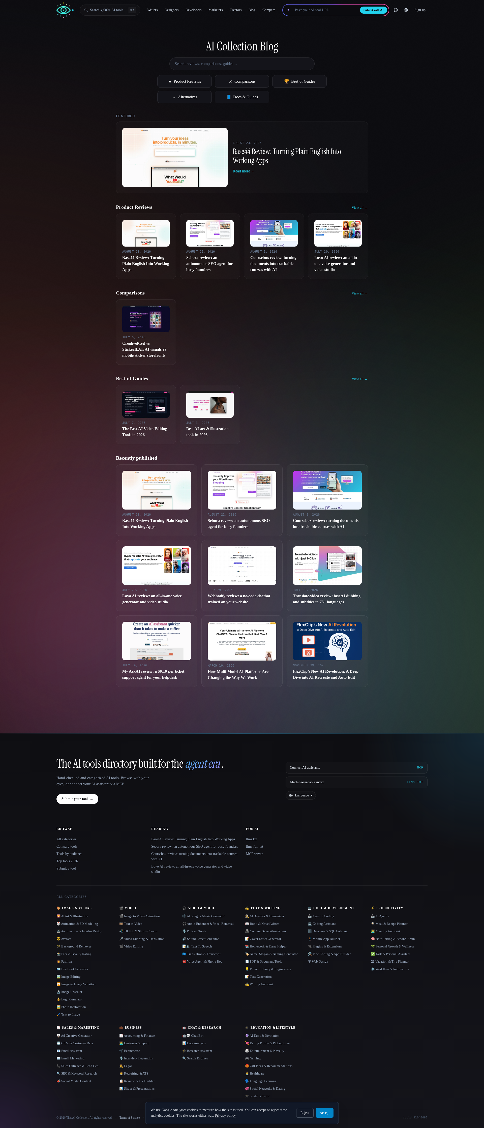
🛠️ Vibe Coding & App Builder (329, 954)
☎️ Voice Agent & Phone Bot (202, 961)
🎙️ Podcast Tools (194, 931)
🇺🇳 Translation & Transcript (201, 954)
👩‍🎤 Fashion (64, 961)
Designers (171, 10)
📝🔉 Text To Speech (197, 946)
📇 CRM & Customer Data (74, 1043)
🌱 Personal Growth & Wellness (392, 946)
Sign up (420, 10)
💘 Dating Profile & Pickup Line (267, 1043)
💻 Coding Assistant (322, 924)
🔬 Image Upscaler (69, 992)
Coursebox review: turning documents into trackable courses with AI (194, 856)
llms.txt (251, 839)
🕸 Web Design (318, 961)
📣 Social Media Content (73, 1081)
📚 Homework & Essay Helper (265, 946)
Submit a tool (66, 868)
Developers (193, 10)
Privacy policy (225, 1115)
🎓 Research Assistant (197, 1051)
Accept (324, 1113)
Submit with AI (374, 10)
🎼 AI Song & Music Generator (203, 916)
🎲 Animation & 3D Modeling (77, 924)
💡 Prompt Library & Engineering (268, 969)
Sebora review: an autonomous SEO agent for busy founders (194, 846)
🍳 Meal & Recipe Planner (389, 924)
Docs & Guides (242, 97)
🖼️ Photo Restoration (71, 1007)
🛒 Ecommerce (129, 1051)
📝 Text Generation (258, 976)
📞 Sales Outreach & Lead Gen (77, 1066)
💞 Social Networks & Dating (265, 1088)
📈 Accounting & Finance (137, 1035)
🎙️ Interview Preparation (136, 1058)
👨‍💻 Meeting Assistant (385, 931)
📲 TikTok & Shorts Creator (138, 931)
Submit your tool (77, 799)
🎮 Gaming (253, 1058)
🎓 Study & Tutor (257, 1096)
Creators (235, 10)
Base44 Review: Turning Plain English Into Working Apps (193, 839)
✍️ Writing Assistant (259, 984)
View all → (360, 208)
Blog (252, 10)
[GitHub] (395, 10)
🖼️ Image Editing (68, 976)
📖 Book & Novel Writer (262, 924)
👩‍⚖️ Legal (125, 1066)
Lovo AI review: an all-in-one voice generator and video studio (191, 869)
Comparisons (242, 81)
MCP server (254, 854)
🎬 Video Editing (131, 946)
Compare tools (66, 846)
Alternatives (184, 97)
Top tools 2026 (67, 861)
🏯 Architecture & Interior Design (79, 931)
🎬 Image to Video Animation (139, 916)
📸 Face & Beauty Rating (74, 954)
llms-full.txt (254, 846)
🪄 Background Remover (73, 946)
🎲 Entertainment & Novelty (264, 1051)
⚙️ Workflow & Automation (390, 969)
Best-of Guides (299, 81)
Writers (152, 10)
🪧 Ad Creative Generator (74, 1035)
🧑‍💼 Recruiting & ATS (133, 1073)
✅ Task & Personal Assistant (390, 954)
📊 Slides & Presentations (137, 1088)
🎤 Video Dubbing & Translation (142, 939)
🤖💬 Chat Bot (192, 1035)
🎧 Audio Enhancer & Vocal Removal (208, 924)
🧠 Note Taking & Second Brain (393, 939)
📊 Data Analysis (194, 1043)
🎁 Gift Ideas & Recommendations (268, 1066)
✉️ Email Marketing (70, 1058)
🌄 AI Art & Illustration (72, 916)
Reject (304, 1113)
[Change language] (405, 10)
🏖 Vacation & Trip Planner (389, 961)
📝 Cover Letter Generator (263, 939)
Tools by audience (69, 854)
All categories (66, 839)
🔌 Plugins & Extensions (325, 946)
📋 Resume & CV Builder (137, 1081)
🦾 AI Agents (380, 916)
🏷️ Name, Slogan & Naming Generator (271, 954)
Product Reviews (184, 81)
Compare (268, 10)
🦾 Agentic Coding (321, 916)
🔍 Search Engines (195, 1058)
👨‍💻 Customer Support (134, 1043)
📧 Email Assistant (69, 1051)
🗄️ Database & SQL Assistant (328, 931)
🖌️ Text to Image (68, 1014)
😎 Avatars (63, 939)
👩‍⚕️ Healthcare (254, 1073)
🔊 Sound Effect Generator (200, 939)
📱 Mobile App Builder (324, 939)
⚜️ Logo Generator (69, 999)
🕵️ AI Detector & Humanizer (264, 916)
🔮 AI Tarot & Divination (262, 1035)
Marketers (215, 10)
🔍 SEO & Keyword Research (76, 1073)
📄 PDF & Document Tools (263, 961)
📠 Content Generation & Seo (265, 931)
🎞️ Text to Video (130, 924)
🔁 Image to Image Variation (76, 984)
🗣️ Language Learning (261, 1081)
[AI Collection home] (65, 10)
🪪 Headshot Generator (72, 969)
